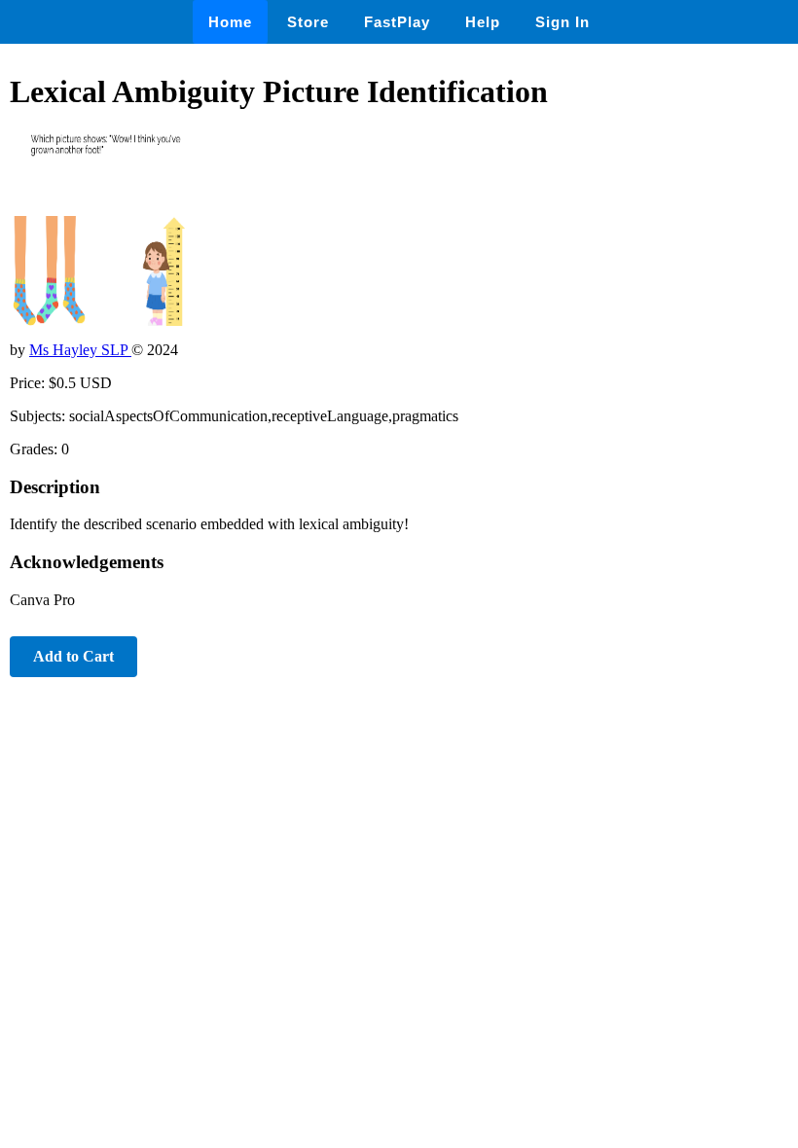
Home (230, 22)
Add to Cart (73, 656)
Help (482, 22)
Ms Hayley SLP (80, 349)
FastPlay (397, 22)
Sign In (562, 22)
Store (308, 22)
